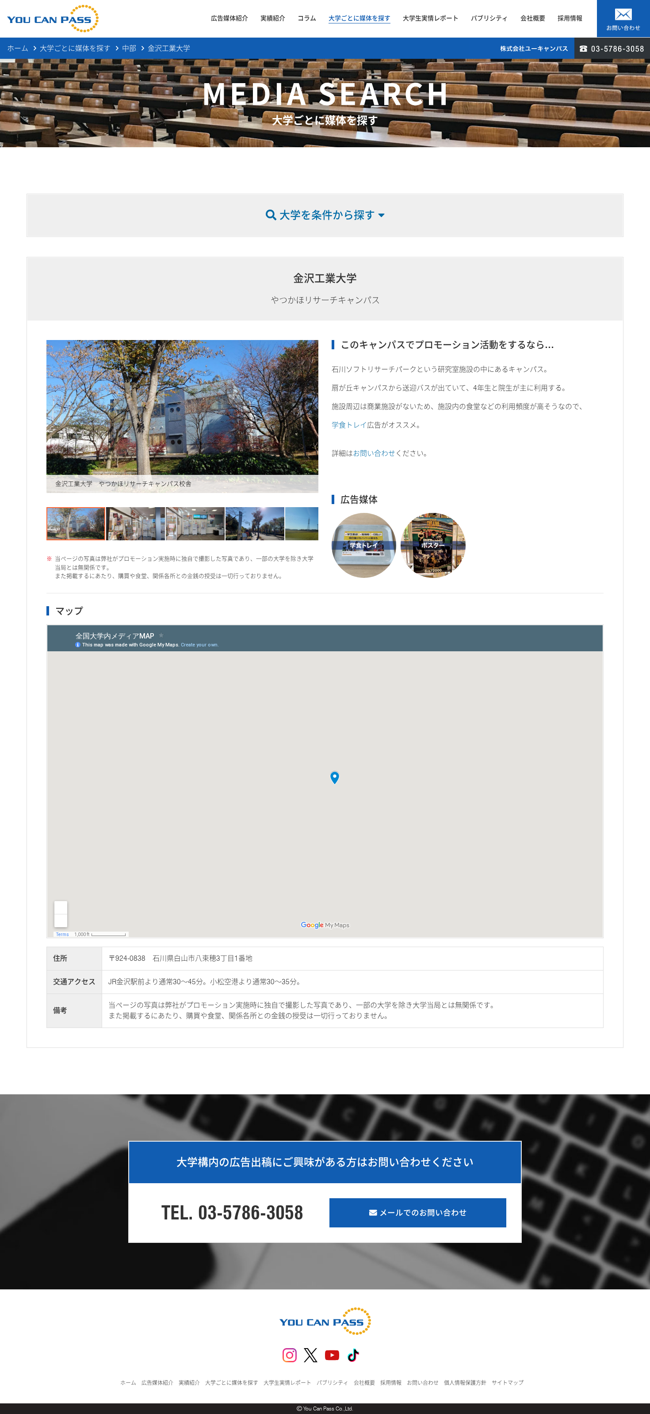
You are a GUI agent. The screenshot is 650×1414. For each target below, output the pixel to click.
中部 (129, 48)
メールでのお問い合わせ (422, 1212)
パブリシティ (489, 18)
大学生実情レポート (431, 18)
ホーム (17, 48)
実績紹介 (272, 18)
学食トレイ (349, 425)
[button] (54, 416)
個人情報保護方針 (465, 1383)
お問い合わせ (374, 453)
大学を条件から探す (327, 215)
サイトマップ (508, 1383)
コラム (307, 18)
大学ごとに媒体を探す (359, 18)
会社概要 (532, 18)
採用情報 (570, 18)
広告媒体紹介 (229, 18)
